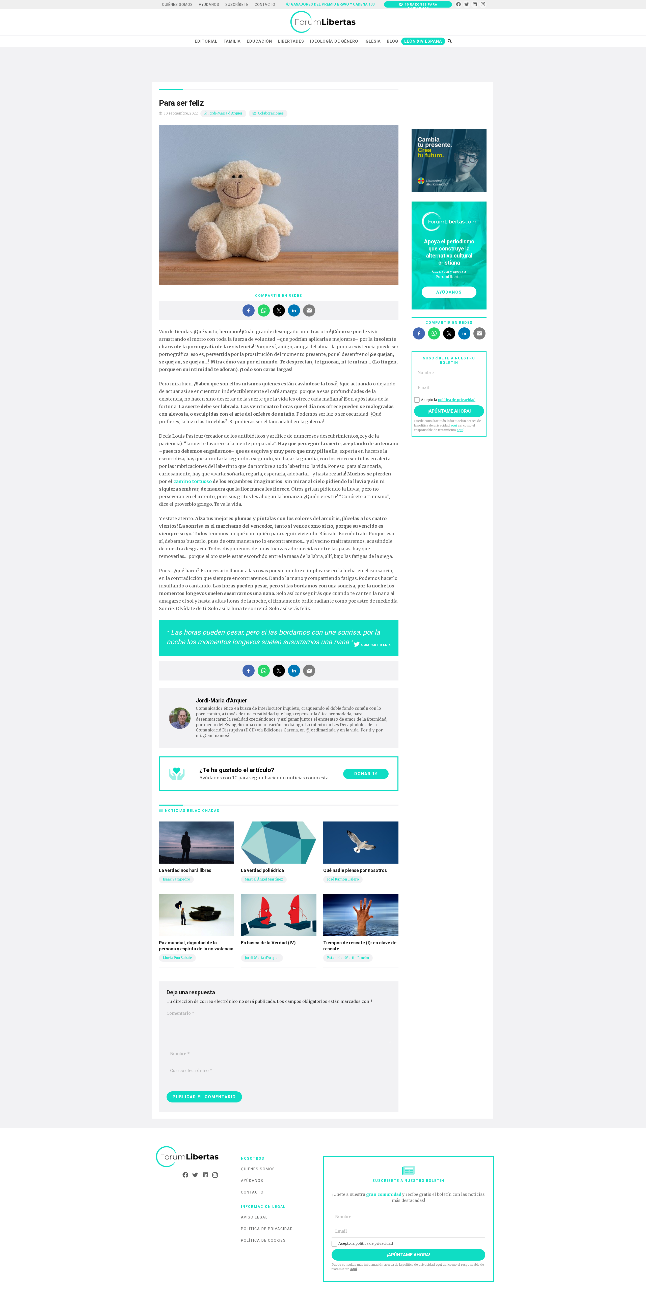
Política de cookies (263, 1240)
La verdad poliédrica (262, 870)
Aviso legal (254, 1217)
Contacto (252, 1192)
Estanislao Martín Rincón (348, 958)
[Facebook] (458, 4)
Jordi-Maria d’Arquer (225, 113)
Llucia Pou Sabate (177, 958)
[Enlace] (323, 22)
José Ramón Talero (343, 879)
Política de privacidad (267, 1229)
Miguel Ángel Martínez (264, 879)
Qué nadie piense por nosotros (355, 870)
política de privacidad (456, 400)
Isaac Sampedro (176, 879)
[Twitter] (466, 4)
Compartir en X (376, 645)
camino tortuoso (192, 481)
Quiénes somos (258, 1169)
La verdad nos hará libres (185, 870)
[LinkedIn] (474, 4)
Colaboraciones (271, 113)
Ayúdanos (252, 1181)
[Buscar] (449, 41)
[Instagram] (483, 4)
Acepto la (448, 400)
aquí (453, 425)
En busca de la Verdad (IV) (268, 942)
